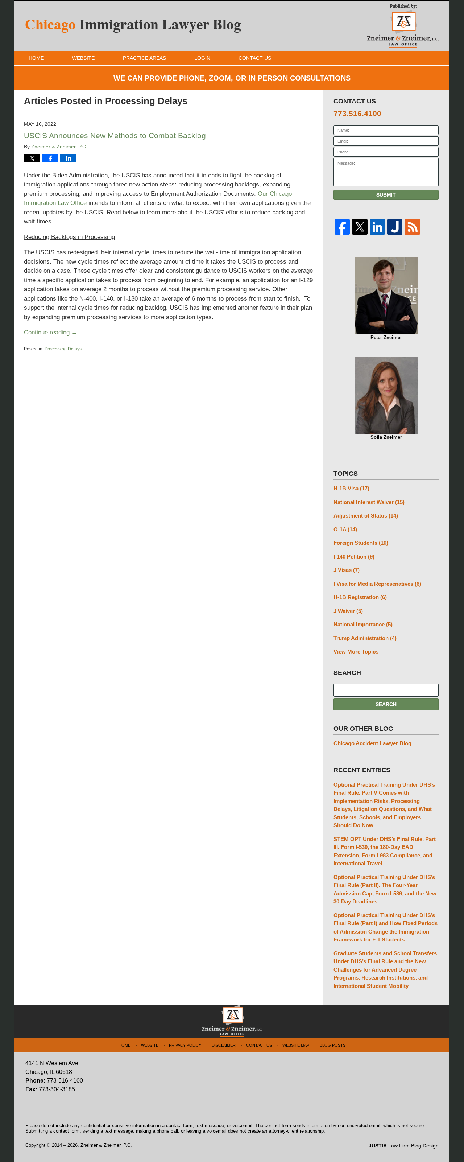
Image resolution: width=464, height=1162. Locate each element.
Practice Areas (144, 58)
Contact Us (255, 58)
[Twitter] (359, 227)
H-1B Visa (351, 488)
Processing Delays (63, 348)
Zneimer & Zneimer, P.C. (106, 1145)
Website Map (295, 1045)
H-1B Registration (360, 597)
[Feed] (412, 227)
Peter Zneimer (386, 337)
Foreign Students (361, 543)
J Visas (347, 570)
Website (83, 58)
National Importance (363, 624)
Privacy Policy (185, 1045)
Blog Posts (332, 1045)
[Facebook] (342, 227)
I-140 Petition (354, 556)
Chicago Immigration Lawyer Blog (133, 26)
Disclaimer (224, 1045)
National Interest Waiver (369, 502)
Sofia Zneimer (386, 437)
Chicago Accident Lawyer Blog (372, 743)
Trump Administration (365, 638)
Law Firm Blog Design (404, 1146)
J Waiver (348, 611)
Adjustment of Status (366, 515)
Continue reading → (51, 332)
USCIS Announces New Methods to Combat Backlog (115, 135)
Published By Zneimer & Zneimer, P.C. (403, 26)
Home (36, 58)
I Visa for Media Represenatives (377, 584)
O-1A (345, 529)
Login (202, 58)
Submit (386, 195)
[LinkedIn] (377, 227)
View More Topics (356, 651)
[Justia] (394, 227)
